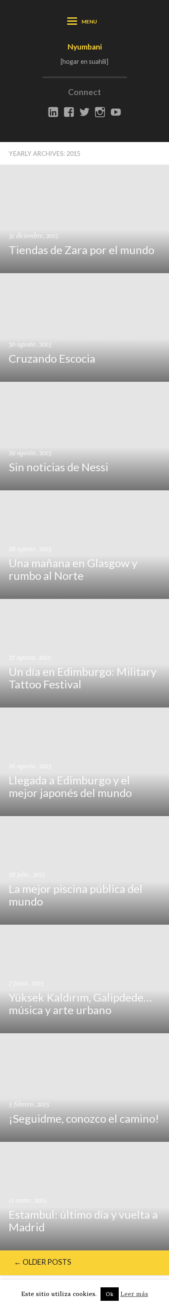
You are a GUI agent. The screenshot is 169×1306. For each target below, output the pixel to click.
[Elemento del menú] (53, 112)
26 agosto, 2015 (30, 766)
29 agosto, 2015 (30, 453)
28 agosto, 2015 (30, 549)
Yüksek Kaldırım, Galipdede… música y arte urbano (80, 1003)
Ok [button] (110, 1293)
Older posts (42, 1261)
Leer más (134, 1293)
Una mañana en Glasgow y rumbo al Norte (73, 569)
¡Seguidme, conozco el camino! (84, 1118)
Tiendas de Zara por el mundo (81, 250)
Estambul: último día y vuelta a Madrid (83, 1220)
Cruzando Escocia (52, 358)
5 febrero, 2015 (29, 1104)
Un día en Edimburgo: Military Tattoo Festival (82, 678)
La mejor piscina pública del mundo (76, 895)
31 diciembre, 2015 (33, 235)
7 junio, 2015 (26, 983)
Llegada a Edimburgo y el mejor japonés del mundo (70, 786)
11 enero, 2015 (28, 1200)
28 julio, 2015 (27, 874)
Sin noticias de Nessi (58, 467)
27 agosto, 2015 (30, 657)
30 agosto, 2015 (30, 344)
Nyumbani (85, 46)
